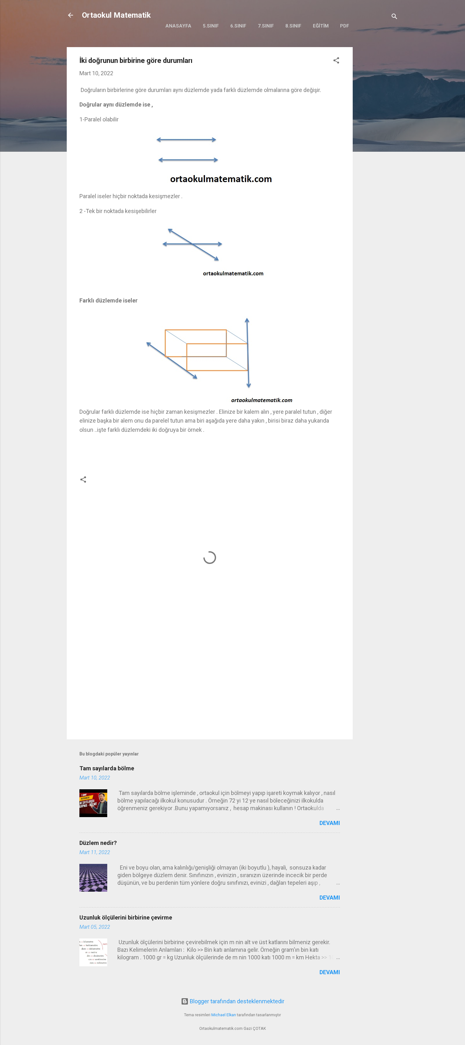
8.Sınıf (293, 26)
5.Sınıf (211, 26)
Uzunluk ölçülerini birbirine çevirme (125, 917)
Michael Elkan (223, 1014)
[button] (336, 61)
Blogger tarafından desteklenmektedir (236, 1001)
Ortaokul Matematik (116, 15)
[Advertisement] (378, 142)
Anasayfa (178, 26)
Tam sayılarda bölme (106, 768)
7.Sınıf (266, 26)
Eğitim (321, 26)
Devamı (329, 823)
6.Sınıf (238, 26)
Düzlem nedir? (98, 843)
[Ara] (394, 17)
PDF (344, 26)
